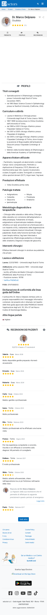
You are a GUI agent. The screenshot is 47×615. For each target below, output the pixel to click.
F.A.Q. (5, 536)
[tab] (7, 34)
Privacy (5, 542)
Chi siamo (6, 530)
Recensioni (38, 35)
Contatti (27, 533)
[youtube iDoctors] (23, 593)
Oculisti (10, 9)
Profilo (22, 35)
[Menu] (42, 3)
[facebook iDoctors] (10, 593)
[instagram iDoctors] (16, 593)
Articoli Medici (30, 539)
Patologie (28, 536)
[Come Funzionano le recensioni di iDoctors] (44, 329)
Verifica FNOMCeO (11, 280)
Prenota (7, 35)
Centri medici (29, 542)
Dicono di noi (7, 533)
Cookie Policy (29, 530)
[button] (19, 25)
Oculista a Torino (20, 9)
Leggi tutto (40, 501)
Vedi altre (23, 519)
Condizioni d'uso (8, 539)
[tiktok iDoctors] (35, 593)
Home (3, 9)
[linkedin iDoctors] (29, 593)
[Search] (38, 3)
